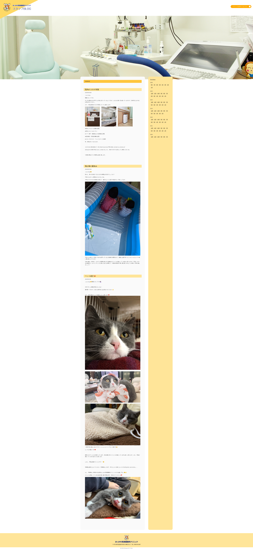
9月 (161, 93)
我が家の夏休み (91, 166)
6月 (157, 84)
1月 (152, 87)
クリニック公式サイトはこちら (240, 6)
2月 (168, 84)
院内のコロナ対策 (92, 89)
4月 (162, 84)
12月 (152, 93)
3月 (165, 84)
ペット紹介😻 (90, 276)
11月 (155, 93)
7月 (154, 84)
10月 (158, 93)
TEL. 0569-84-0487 (136, 544)
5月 (160, 84)
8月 (152, 84)
